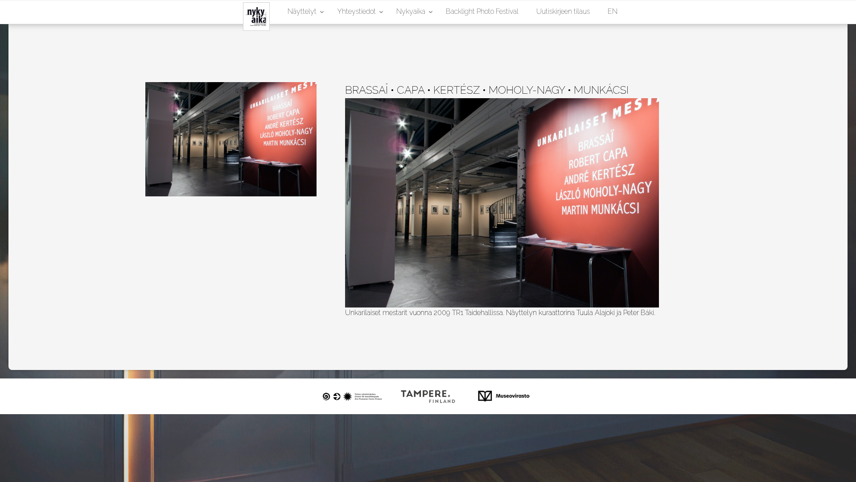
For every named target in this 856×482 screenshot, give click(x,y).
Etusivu (250, 11)
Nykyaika (410, 11)
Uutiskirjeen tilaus (563, 11)
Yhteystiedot (356, 11)
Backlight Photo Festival (482, 11)
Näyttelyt (302, 11)
